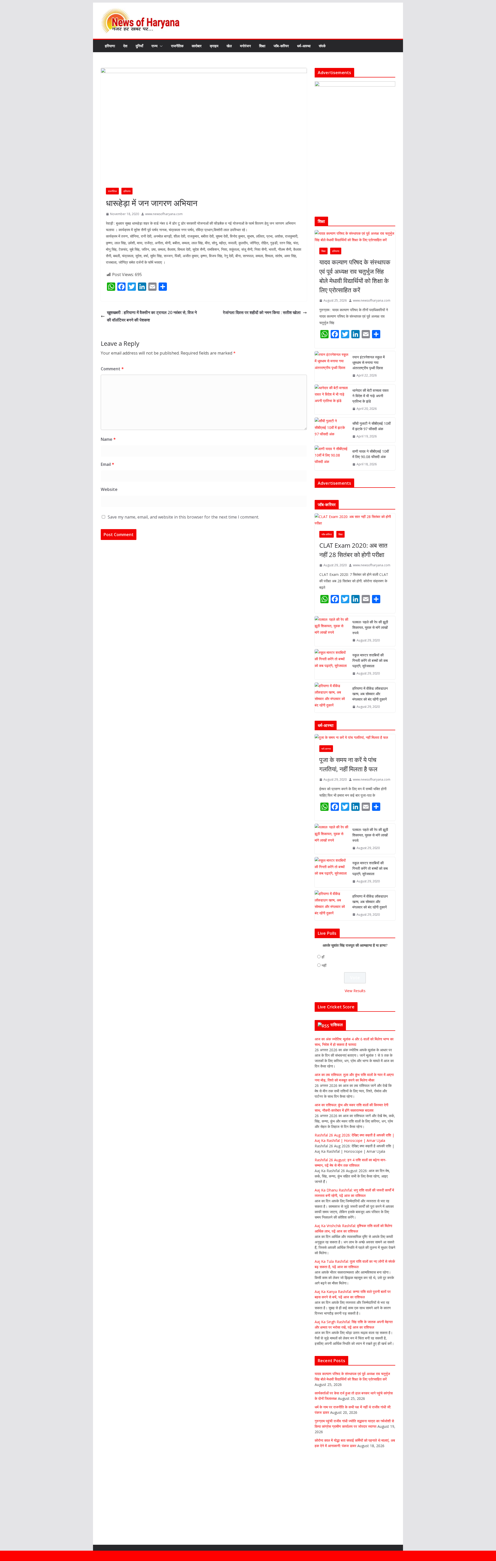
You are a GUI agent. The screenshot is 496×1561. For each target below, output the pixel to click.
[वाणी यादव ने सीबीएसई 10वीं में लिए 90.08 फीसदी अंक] (331, 457)
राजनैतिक (177, 45)
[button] (160, 46)
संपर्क (322, 45)
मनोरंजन (245, 45)
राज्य (154, 45)
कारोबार (197, 45)
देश (125, 45)
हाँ (323, 1009)
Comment (112, 369)
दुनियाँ (139, 45)
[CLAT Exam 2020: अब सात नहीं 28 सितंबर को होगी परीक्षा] (355, 572)
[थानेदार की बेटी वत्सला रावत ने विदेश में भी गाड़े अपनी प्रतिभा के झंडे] (331, 400)
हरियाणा (110, 45)
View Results (355, 1043)
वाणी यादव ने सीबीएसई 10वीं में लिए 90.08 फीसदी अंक (370, 454)
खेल (229, 45)
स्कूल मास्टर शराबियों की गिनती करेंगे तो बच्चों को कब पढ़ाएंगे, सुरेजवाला (370, 713)
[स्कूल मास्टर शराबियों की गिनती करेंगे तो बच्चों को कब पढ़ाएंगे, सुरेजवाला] (331, 717)
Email (107, 464)
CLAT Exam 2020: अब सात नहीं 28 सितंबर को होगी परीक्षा (353, 603)
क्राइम (214, 45)
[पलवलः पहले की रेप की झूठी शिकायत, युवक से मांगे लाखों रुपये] (331, 684)
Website (109, 489)
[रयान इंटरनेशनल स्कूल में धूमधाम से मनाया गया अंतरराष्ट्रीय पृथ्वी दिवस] (331, 366)
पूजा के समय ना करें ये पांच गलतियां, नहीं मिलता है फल (348, 817)
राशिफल (336, 1077)
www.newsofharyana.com (164, 214)
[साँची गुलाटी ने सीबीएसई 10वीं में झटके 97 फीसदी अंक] (331, 430)
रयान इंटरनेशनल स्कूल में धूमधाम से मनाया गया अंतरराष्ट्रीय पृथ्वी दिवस (368, 362)
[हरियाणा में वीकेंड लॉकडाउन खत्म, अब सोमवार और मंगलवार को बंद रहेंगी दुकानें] (331, 750)
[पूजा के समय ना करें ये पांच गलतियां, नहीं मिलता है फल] (355, 790)
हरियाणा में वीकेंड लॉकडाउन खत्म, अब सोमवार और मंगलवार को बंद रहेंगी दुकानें (370, 747)
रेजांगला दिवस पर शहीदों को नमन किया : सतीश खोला (262, 312)
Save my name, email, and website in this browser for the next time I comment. (183, 517)
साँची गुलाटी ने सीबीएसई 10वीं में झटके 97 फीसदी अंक (371, 426)
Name (108, 439)
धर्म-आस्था (304, 45)
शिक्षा (262, 45)
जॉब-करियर (281, 45)
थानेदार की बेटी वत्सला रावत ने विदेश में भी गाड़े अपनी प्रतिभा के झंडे (370, 396)
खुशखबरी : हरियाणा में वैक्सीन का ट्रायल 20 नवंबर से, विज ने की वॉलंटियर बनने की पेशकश (152, 316)
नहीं (324, 1018)
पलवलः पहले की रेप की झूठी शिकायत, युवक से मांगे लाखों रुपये (370, 680)
